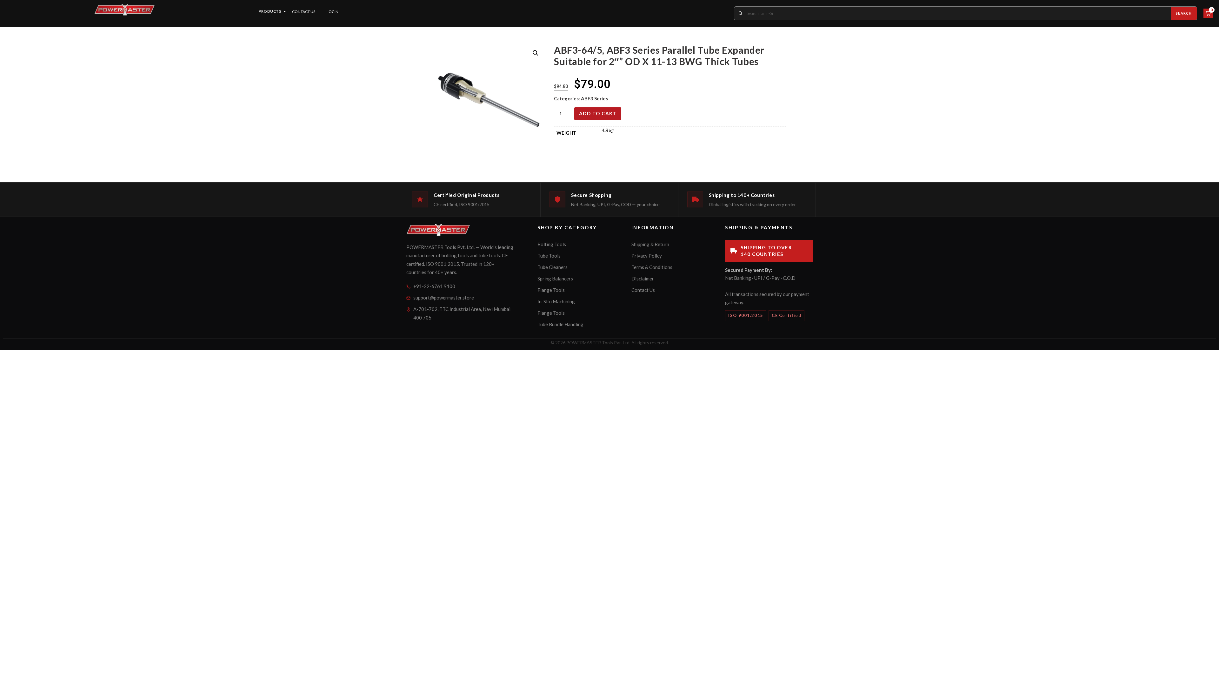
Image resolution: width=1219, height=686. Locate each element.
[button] (535, 53)
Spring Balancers (555, 278)
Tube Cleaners (552, 267)
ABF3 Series (594, 98)
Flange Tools (551, 290)
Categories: (567, 98)
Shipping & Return (650, 244)
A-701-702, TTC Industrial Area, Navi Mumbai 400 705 (461, 313)
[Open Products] (285, 11)
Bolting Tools (551, 244)
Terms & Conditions (651, 267)
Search (1184, 13)
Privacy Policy (646, 256)
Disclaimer (642, 278)
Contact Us (303, 11)
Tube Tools (549, 256)
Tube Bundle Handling (560, 324)
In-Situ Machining (556, 301)
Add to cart (598, 113)
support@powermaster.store (443, 297)
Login (332, 11)
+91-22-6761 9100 (434, 286)
